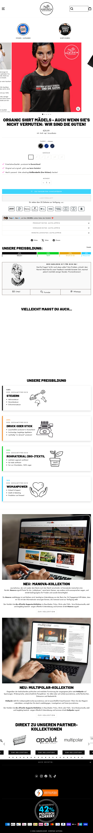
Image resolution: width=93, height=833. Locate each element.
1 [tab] (9, 757)
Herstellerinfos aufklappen (46, 233)
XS (62, 157)
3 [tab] (16, 757)
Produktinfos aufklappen (46, 223)
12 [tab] (49, 757)
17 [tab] (67, 757)
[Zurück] (4, 744)
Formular (46, 292)
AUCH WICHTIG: (46, 762)
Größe (46, 153)
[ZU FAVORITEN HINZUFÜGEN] (5, 317)
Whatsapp (77, 291)
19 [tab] (74, 757)
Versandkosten (51, 133)
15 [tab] (60, 757)
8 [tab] (34, 757)
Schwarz (40, 146)
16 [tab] (63, 757)
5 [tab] (23, 757)
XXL (55, 157)
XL (48, 157)
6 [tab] (27, 757)
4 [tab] (20, 757)
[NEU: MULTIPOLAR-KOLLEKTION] (46, 650)
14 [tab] (56, 757)
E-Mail (17, 291)
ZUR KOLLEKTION (46, 612)
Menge (46, 178)
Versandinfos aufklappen (46, 228)
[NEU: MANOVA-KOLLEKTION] (46, 547)
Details (89, 247)
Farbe (46, 141)
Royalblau (46, 146)
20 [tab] (78, 757)
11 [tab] (45, 757)
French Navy (52, 146)
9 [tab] (38, 757)
